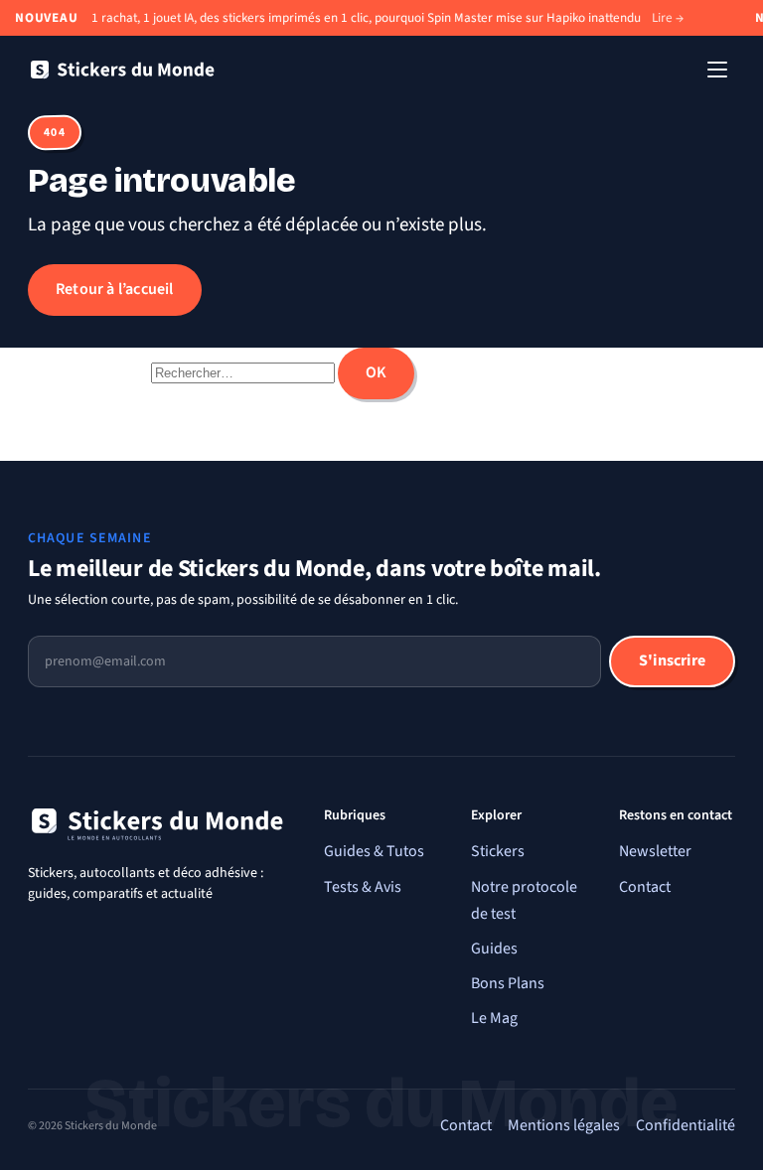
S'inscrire (672, 660)
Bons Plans (507, 983)
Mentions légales (564, 1125)
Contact (645, 887)
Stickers (498, 851)
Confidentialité (685, 1125)
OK (376, 372)
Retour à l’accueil (115, 289)
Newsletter (655, 851)
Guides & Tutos (374, 851)
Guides (494, 948)
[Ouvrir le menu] (717, 69)
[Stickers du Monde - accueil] (122, 69)
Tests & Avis (362, 887)
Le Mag (494, 1018)
